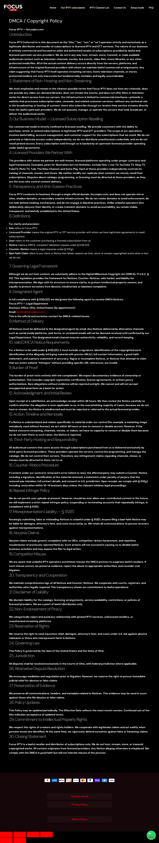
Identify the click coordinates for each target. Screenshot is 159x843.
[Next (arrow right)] (19, 840)
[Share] (33, 834)
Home (53, 7)
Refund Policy (79, 819)
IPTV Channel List (99, 7)
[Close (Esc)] (46, 834)
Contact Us (120, 7)
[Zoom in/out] (6, 834)
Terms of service (79, 796)
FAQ (151, 7)
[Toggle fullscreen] (19, 834)
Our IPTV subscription (73, 7)
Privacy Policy (79, 804)
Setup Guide (137, 7)
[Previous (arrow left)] (6, 840)
